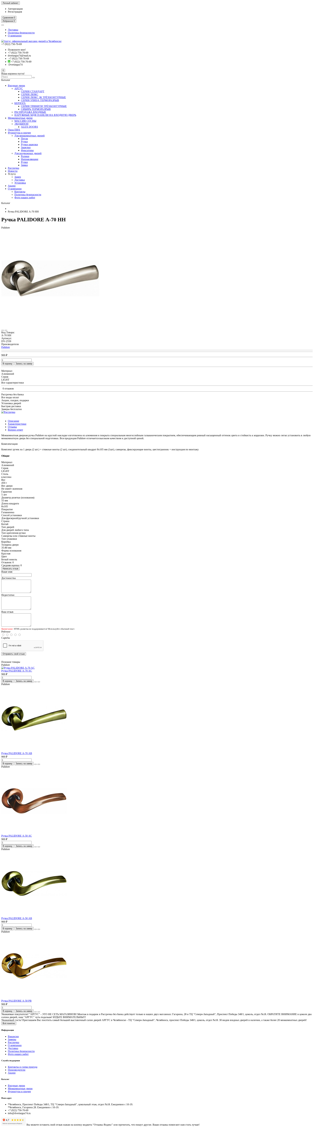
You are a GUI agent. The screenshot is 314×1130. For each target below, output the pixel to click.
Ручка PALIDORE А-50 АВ (16, 918)
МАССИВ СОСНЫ (25, 120)
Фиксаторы (27, 150)
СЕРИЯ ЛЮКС (29, 94)
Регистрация (15, 11)
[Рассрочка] (8, 412)
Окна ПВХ (14, 129)
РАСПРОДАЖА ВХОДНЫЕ (30, 112)
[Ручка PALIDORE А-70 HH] (50, 326)
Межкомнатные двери (20, 118)
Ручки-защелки (29, 144)
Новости (12, 171)
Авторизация (15, 8)
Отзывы (12, 426)
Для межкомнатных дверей (29, 135)
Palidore (5, 347)
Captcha (5, 637)
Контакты (19, 191)
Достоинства (8, 578)
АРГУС (18, 88)
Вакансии (13, 1036)
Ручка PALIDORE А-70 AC (16, 670)
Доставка (13, 29)
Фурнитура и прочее (19, 132)
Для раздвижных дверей (28, 153)
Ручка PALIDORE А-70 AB (16, 753)
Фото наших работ (24, 197)
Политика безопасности (21, 32)
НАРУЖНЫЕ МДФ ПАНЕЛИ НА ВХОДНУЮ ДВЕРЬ (45, 115)
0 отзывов (8, 388)
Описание (13, 421)
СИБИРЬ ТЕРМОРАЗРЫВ (36, 109)
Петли (24, 138)
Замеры (12, 1039)
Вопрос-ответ (15, 429)
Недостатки (7, 595)
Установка (20, 182)
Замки (24, 165)
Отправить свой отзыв (14, 654)
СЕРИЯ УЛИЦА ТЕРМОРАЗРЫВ (40, 100)
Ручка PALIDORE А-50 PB (16, 1000)
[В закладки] (2, 330)
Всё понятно (9, 1023)
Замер (17, 176)
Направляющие (29, 159)
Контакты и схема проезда (22, 1067)
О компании (15, 35)
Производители (16, 1069)
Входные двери (16, 85)
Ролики (25, 156)
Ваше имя (6, 571)
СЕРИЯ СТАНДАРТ (32, 91)
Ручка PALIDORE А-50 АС (16, 835)
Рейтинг (6, 631)
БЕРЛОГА (20, 103)
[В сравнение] (6, 330)
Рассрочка (13, 168)
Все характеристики (12, 382)
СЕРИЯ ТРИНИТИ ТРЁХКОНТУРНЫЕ (44, 106)
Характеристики (17, 424)
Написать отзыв (10, 568)
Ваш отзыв (7, 611)
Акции (12, 185)
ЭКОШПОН (21, 123)
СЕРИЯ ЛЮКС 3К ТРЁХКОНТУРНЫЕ (43, 97)
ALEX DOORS (29, 126)
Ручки (24, 141)
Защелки (26, 147)
